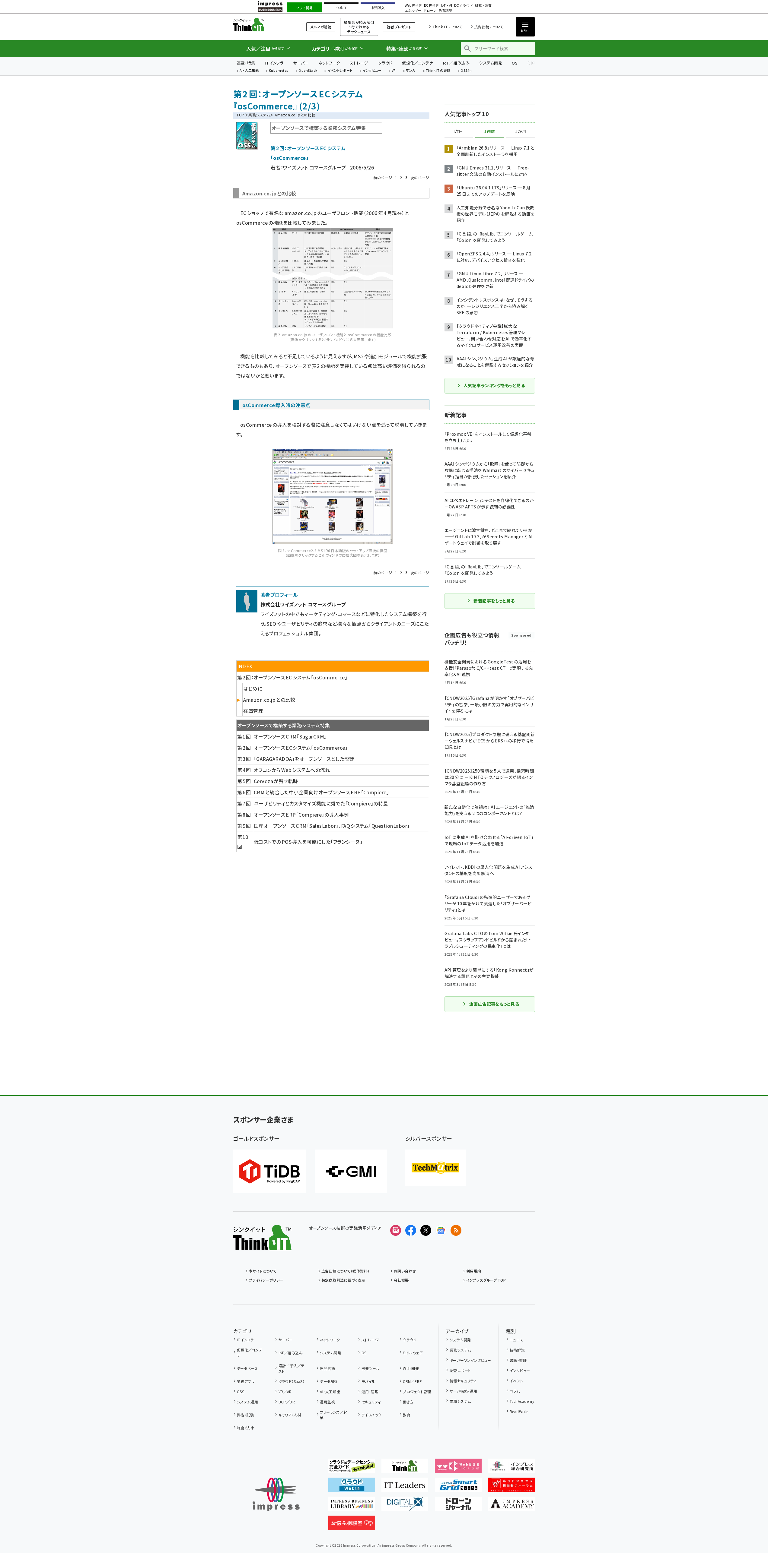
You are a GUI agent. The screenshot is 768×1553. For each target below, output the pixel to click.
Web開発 (411, 1368)
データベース (247, 1368)
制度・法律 (245, 1427)
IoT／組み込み (456, 63)
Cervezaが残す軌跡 (276, 781)
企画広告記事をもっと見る (494, 1004)
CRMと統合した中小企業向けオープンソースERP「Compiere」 (321, 792)
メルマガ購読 (320, 26)
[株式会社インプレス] (276, 1494)
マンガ (411, 71)
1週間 (490, 131)
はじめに (252, 688)
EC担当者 (431, 5)
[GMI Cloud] (351, 1171)
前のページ (382, 177)
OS (515, 63)
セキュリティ (371, 1401)
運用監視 (327, 1401)
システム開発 (490, 63)
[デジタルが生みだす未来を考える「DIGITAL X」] (404, 1506)
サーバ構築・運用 (463, 1390)
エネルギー (413, 10)
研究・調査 (483, 5)
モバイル (368, 1381)
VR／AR (285, 1391)
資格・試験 (245, 1414)
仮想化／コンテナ (417, 63)
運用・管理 (370, 1391)
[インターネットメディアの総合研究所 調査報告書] (511, 1468)
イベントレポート (339, 71)
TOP (240, 114)
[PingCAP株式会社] (269, 1171)
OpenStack (307, 71)
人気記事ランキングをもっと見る (494, 385)
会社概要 (401, 1280)
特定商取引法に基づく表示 (343, 1280)
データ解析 (329, 1381)
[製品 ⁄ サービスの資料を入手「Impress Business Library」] (351, 1506)
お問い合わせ (405, 1270)
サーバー (301, 63)
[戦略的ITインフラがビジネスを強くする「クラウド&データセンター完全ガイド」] (351, 1468)
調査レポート (460, 1370)
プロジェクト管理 (417, 1391)
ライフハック (371, 1414)
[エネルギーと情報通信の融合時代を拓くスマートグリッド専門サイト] (458, 1487)
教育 (406, 1414)
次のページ (419, 177)
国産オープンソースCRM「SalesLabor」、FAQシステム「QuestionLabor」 (332, 825)
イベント (516, 1380)
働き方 (408, 1401)
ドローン (430, 10)
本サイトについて (263, 1270)
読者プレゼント (399, 26)
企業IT (341, 8)
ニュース (516, 1339)
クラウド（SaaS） (291, 1381)
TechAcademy (522, 1401)
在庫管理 (253, 710)
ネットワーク (329, 63)
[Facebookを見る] (410, 1230)
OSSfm (466, 71)
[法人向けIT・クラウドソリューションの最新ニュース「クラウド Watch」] (351, 1487)
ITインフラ (274, 63)
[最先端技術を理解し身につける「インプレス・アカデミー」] (511, 1506)
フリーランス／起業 (333, 1414)
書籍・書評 (518, 1360)
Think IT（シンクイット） (262, 24)
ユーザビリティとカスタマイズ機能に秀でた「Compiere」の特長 (321, 803)
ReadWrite (519, 1411)
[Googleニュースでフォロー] (440, 1230)
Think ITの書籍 (438, 71)
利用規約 (473, 1270)
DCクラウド (463, 5)
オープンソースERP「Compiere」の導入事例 (301, 814)
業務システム (259, 114)
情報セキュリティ (463, 1380)
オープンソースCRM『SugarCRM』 (290, 736)
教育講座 (445, 10)
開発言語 (327, 1368)
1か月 (520, 131)
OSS (240, 1391)
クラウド (385, 63)
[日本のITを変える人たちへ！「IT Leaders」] (404, 1487)
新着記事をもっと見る (494, 601)
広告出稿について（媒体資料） (345, 1270)
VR (394, 71)
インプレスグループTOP (486, 1280)
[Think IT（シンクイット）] (262, 1245)
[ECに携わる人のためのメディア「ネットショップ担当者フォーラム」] (511, 1487)
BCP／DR (287, 1401)
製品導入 (378, 8)
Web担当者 (413, 5)
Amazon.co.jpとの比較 (269, 699)
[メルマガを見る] (395, 1230)
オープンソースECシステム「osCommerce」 (301, 747)
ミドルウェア (413, 1352)
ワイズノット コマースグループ (314, 167)
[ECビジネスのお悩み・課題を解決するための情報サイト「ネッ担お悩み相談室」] (351, 1525)
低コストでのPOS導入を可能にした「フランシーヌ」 (308, 841)
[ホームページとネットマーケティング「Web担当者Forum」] (458, 1468)
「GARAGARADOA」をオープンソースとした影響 (304, 758)
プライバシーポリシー (266, 1280)
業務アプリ (245, 1381)
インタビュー (371, 71)
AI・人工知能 (249, 71)
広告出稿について (488, 26)
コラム (515, 1390)
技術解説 (517, 1349)
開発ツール (371, 1368)
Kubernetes (278, 71)
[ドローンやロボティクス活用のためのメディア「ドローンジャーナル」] (458, 1506)
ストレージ (359, 63)
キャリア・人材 (290, 1414)
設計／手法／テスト (291, 1368)
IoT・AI (446, 5)
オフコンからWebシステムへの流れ (292, 769)
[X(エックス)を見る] (425, 1230)
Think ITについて (447, 26)
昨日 (458, 131)
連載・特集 (246, 63)
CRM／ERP (412, 1381)
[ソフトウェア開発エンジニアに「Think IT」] (404, 1468)
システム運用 (247, 1401)
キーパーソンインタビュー (470, 1360)
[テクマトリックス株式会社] (435, 1168)
